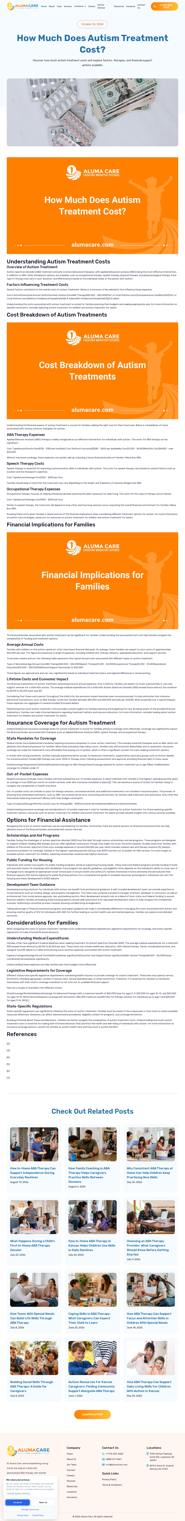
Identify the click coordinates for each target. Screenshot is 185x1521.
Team (59, 6)
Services (68, 6)
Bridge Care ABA (132, 483)
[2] (109, 782)
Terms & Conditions (112, 1485)
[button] (80, 6)
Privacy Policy (109, 1479)
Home (44, 6)
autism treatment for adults (101, 307)
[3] (159, 847)
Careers (91, 6)
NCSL (26, 997)
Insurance (130, 6)
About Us (71, 1459)
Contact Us (141, 6)
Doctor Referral (101, 6)
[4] (40, 690)
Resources (119, 6)
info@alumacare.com (116, 1464)
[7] (104, 871)
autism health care (101, 912)
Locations (78, 6)
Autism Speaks (166, 755)
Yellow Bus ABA (132, 457)
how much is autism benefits (102, 1027)
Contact (71, 1470)
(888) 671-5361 (113, 1459)
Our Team (71, 1464)
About (52, 6)
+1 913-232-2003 (114, 1453)
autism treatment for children (65, 307)
